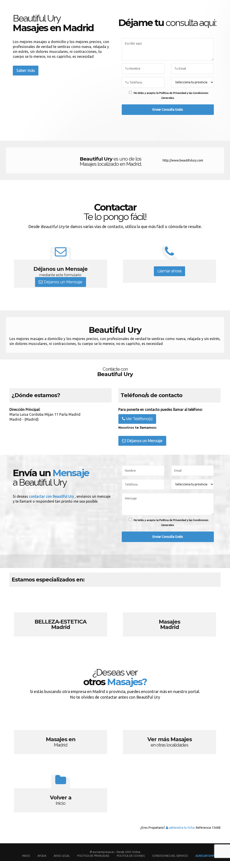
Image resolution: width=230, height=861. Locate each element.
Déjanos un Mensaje (62, 282)
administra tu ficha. (181, 827)
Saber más (25, 70)
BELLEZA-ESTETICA (60, 616)
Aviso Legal (62, 855)
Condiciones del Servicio (170, 855)
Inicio (26, 855)
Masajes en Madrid (60, 733)
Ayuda (42, 855)
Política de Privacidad (93, 855)
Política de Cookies (131, 855)
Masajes (169, 616)
